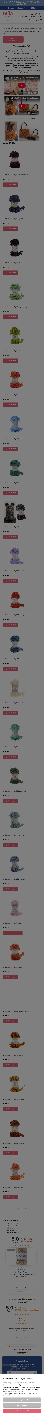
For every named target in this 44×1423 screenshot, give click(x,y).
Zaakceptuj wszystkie (22, 1411)
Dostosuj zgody (22, 1405)
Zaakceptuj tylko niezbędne (22, 1400)
